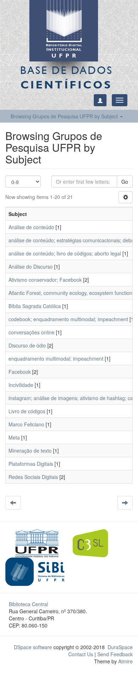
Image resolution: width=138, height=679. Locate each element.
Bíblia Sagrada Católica (34, 305)
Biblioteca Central (28, 604)
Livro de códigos (26, 411)
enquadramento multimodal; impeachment (55, 358)
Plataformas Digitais (30, 463)
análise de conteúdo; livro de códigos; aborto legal (64, 253)
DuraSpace (120, 647)
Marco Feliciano (26, 424)
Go (124, 181)
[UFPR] (34, 542)
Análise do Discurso (30, 266)
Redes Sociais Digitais (33, 476)
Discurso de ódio (27, 345)
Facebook (19, 371)
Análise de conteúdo (31, 227)
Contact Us (80, 654)
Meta (14, 437)
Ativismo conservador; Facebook (45, 279)
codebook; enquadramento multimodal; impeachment (68, 319)
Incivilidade (20, 384)
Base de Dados (66, 77)
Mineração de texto (30, 450)
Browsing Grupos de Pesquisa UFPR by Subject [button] (65, 116)
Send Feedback (115, 654)
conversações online (31, 332)
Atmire (125, 661)
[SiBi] (34, 571)
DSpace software (33, 647)
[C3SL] (93, 542)
